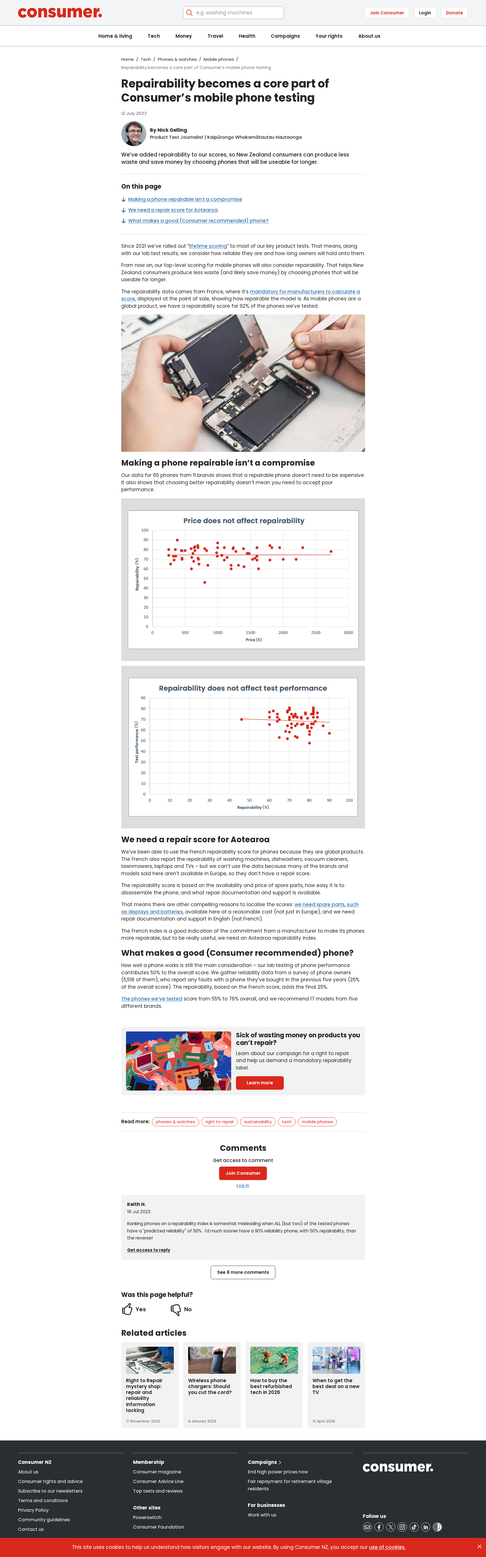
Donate (454, 13)
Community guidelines (44, 1519)
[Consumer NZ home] (60, 13)
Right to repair (219, 1122)
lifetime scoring (208, 246)
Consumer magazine (157, 1472)
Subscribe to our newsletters (50, 1491)
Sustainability (258, 1122)
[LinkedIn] (425, 1527)
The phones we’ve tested (151, 998)
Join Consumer (387, 13)
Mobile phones (219, 59)
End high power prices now (278, 1472)
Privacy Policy (33, 1510)
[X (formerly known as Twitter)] (390, 1527)
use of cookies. (387, 1547)
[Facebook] (379, 1527)
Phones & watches (177, 59)
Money (184, 36)
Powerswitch (147, 1517)
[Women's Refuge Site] (437, 1527)
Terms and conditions (43, 1500)
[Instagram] (402, 1527)
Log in (243, 1185)
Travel (215, 36)
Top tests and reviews (158, 1491)
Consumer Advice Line (158, 1481)
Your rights (329, 36)
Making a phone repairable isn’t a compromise (185, 199)
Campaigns (285, 36)
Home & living (115, 36)
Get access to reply (148, 1250)
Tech (154, 36)
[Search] (189, 12)
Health (247, 36)
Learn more (260, 1083)
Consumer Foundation (158, 1527)
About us (369, 36)
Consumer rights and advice (50, 1481)
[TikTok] (414, 1527)
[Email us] (367, 1527)
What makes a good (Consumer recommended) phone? (198, 220)
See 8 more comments (243, 1272)
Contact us (31, 1529)
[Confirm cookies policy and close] (479, 1546)
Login (425, 13)
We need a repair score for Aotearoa (173, 210)
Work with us (262, 1515)
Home (127, 59)
